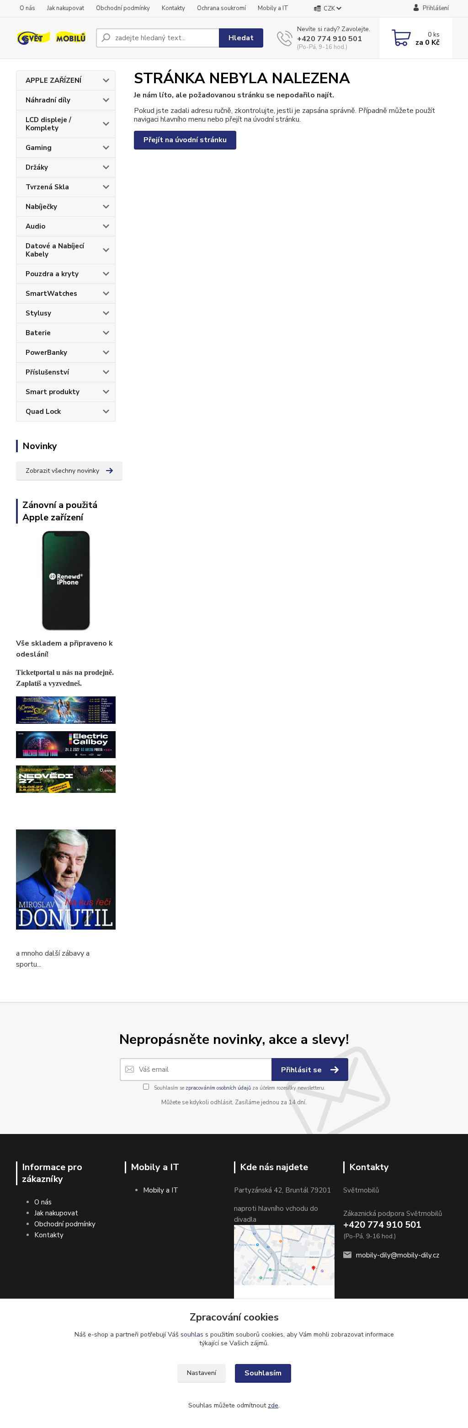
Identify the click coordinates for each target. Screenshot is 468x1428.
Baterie (38, 332)
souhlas (192, 1334)
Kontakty (173, 8)
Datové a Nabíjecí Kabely (55, 250)
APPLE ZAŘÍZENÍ (53, 80)
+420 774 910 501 (329, 39)
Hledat (241, 38)
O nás (27, 8)
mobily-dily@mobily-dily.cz (397, 1255)
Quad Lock (43, 411)
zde (273, 1405)
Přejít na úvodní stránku (185, 140)
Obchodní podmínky (123, 8)
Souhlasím (263, 1373)
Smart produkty (53, 391)
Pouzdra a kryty (52, 273)
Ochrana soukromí (221, 8)
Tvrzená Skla (47, 187)
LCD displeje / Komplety (48, 124)
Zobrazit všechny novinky (62, 470)
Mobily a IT (273, 8)
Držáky (37, 167)
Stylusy (38, 313)
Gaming (39, 147)
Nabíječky (41, 206)
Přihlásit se (302, 1070)
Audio (35, 226)
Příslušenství (47, 372)
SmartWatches (51, 293)
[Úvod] (52, 38)
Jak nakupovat (65, 8)
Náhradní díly (48, 100)
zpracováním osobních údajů (218, 1088)
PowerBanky (46, 352)
